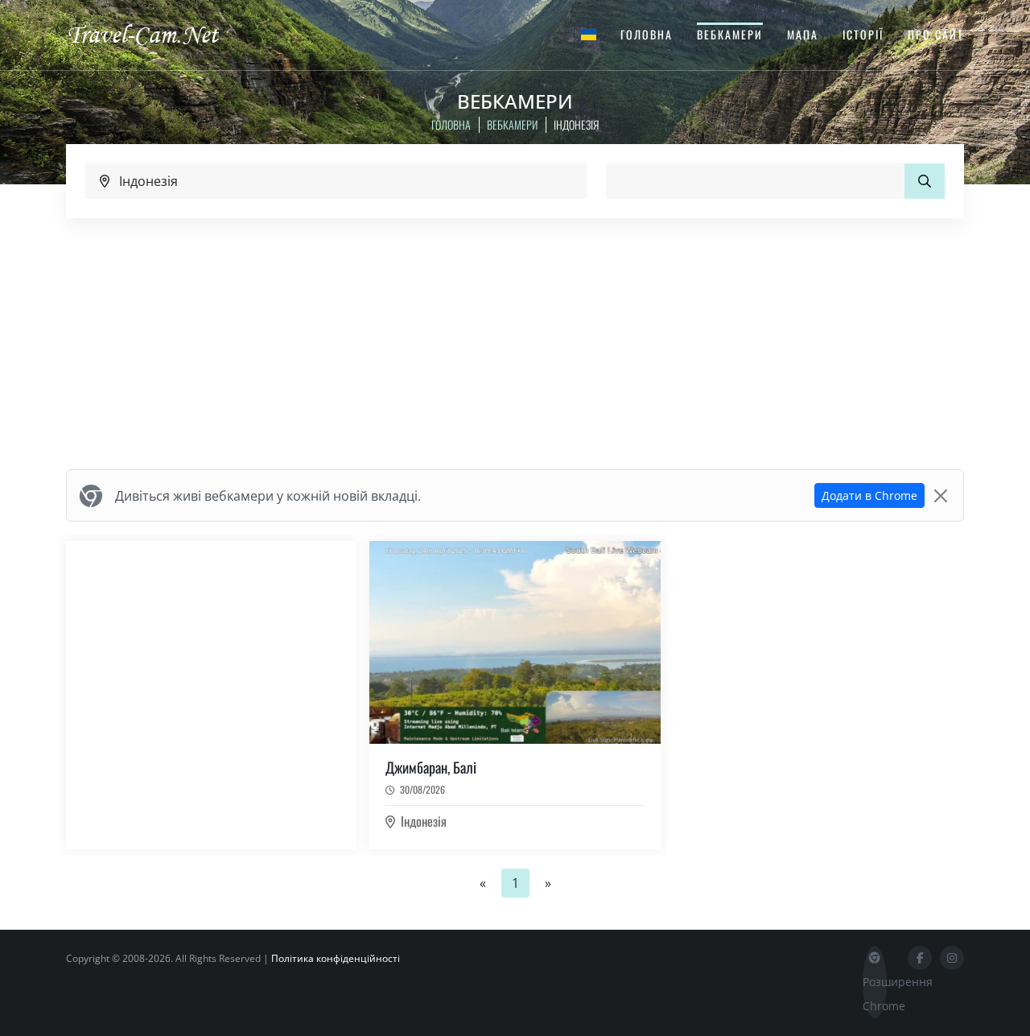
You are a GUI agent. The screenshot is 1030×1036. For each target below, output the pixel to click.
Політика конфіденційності (335, 958)
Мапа (802, 34)
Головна (646, 34)
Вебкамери (730, 34)
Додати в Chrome (869, 495)
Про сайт (936, 34)
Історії (863, 34)
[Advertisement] (515, 343)
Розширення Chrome (875, 993)
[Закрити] (940, 496)
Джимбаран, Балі (430, 767)
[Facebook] (920, 958)
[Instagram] (952, 958)
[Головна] (157, 34)
